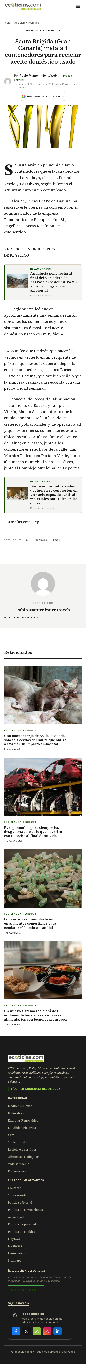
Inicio (7, 22)
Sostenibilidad (18, 1142)
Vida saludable (18, 1164)
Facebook (40, 539)
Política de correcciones (25, 1210)
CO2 (11, 1135)
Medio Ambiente (20, 1106)
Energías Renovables (23, 1120)
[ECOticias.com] (23, 6)
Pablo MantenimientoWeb (38, 75)
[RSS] (37, 1331)
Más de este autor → (21, 617)
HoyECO (14, 1239)
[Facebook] (16, 1331)
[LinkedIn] (57, 1331)
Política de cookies (21, 1232)
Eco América (17, 1171)
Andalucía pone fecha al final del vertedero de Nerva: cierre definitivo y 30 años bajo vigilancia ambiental (54, 282)
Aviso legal (16, 1217)
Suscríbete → (26, 1289)
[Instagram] (47, 1331)
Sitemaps (14, 1260)
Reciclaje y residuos (26, 22)
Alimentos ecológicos (23, 1157)
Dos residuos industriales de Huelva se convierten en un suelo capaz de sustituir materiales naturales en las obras (54, 494)
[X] (26, 1331)
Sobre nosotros (19, 1195)
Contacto (14, 1188)
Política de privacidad (23, 1224)
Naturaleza (16, 1113)
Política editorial (20, 1202)
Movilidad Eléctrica (22, 1128)
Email (56, 539)
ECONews (15, 1246)
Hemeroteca (17, 1253)
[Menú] (78, 6)
